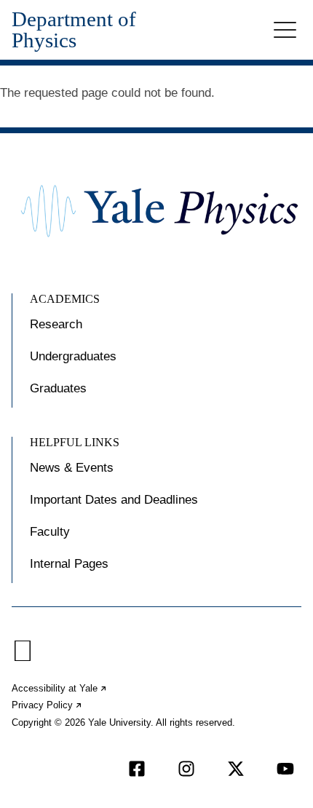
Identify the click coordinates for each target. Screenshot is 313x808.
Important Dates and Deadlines (114, 500)
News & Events (72, 468)
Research (56, 324)
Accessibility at (60, 688)
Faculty (50, 532)
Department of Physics (74, 30)
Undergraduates (73, 356)
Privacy (47, 705)
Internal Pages (69, 564)
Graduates (58, 388)
